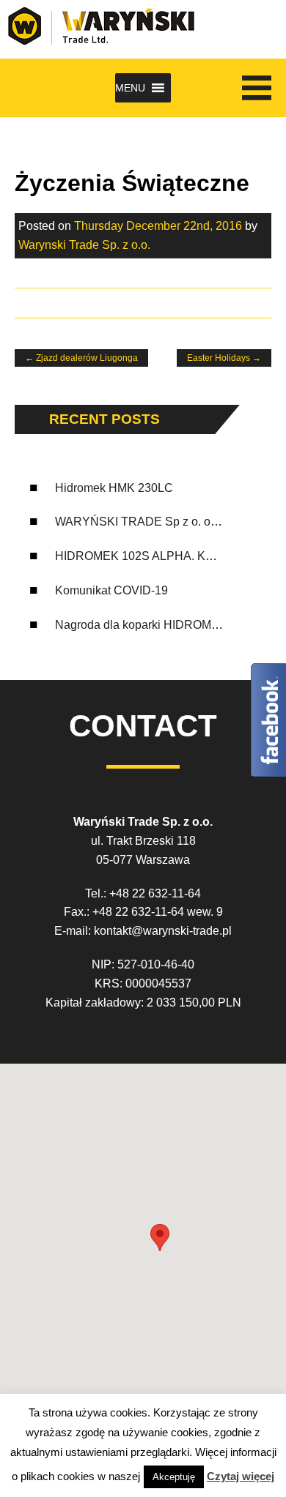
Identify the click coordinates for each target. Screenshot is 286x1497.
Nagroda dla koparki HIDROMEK (141, 625)
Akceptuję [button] (174, 1476)
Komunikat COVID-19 (111, 590)
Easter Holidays (224, 358)
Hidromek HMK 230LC (114, 488)
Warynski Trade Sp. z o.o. (84, 245)
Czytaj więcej (240, 1476)
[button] (130, 87)
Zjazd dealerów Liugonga (81, 358)
